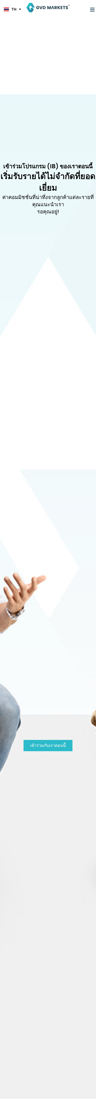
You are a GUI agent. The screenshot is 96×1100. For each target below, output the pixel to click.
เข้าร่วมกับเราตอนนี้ (48, 745)
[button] (92, 10)
